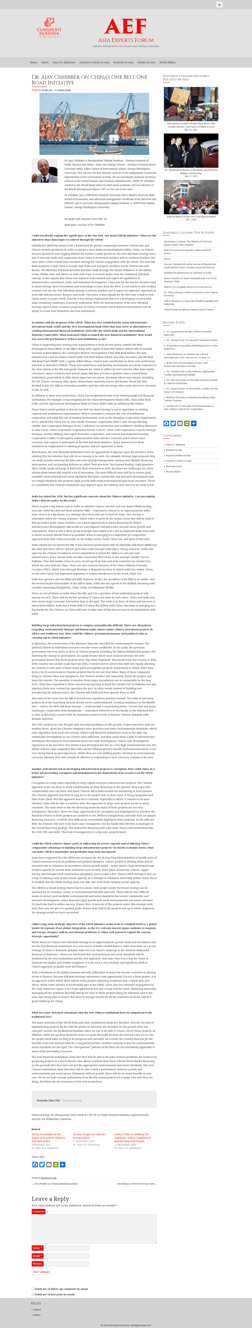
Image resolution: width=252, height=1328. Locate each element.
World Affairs (167, 62)
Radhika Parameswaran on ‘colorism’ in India (188, 273)
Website (38, 1263)
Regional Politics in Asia (178, 455)
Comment (39, 1211)
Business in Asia (123, 62)
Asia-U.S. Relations (64, 62)
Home (33, 62)
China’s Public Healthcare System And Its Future (189, 309)
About (45, 62)
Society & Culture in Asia (94, 62)
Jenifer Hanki (64, 90)
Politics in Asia (146, 62)
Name (37, 1248)
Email (37, 1255)
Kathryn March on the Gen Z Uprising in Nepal (191, 216)
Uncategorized (173, 466)
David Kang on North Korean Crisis (137, 1183)
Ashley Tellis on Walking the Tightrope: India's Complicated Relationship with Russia (132, 1138)
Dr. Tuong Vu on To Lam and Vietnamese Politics (192, 340)
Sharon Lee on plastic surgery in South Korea (187, 287)
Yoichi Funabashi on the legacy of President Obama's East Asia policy (48, 1138)
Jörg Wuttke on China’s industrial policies (55, 1183)
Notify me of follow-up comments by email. (61, 1289)
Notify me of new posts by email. (55, 1294)
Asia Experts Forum (126, 40)
